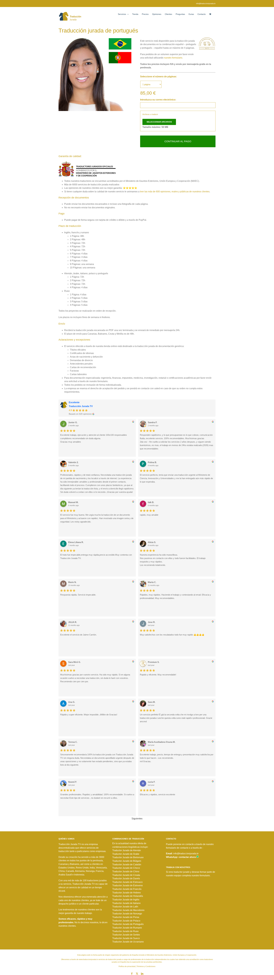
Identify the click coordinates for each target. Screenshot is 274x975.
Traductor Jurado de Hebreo (126, 892)
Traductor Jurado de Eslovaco (127, 882)
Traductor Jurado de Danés (126, 878)
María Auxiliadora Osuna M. (161, 742)
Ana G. (71, 702)
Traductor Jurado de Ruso (125, 931)
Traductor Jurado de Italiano (126, 903)
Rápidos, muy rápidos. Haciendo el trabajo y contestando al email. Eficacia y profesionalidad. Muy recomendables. (175, 596)
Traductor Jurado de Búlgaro (126, 861)
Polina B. (152, 462)
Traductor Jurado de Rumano (127, 927)
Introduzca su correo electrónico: (158, 99)
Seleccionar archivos (159, 122)
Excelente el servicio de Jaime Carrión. (78, 634)
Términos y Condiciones (146, 966)
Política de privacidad (127, 966)
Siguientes (137, 818)
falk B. (151, 502)
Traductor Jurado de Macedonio (128, 910)
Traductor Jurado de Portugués (128, 924)
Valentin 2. (73, 462)
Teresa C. (72, 742)
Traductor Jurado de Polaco (126, 921)
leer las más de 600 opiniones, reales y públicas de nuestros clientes (174, 191)
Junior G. (72, 422)
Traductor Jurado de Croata (126, 875)
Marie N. (72, 582)
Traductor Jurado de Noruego (127, 913)
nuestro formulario (173, 57)
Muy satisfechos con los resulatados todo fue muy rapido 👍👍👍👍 (172, 634)
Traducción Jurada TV (81, 406)
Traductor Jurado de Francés (126, 889)
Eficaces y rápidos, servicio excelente (157, 794)
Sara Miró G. (74, 662)
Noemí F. (72, 782)
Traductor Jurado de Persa (125, 917)
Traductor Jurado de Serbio (126, 934)
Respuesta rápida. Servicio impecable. (78, 595)
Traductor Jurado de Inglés (125, 899)
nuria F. (151, 782)
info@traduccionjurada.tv (205, 4)
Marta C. (152, 582)
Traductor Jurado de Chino (125, 871)
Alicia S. (152, 542)
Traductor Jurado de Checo (126, 868)
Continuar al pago (177, 141)
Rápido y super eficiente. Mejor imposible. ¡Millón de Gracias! (88, 714)
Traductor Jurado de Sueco (126, 938)
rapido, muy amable (149, 515)
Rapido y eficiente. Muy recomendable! (158, 674)
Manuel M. (73, 502)
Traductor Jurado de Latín (125, 906)
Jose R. (151, 622)
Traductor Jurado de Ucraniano (128, 941)
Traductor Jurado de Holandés (127, 896)
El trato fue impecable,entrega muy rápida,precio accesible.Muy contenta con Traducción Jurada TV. (96, 556)
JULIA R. (72, 622)
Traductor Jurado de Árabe (125, 854)
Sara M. (151, 702)
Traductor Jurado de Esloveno (127, 885)
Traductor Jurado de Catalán (126, 864)
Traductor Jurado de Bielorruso (128, 857)
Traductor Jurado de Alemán (126, 850)
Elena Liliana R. (76, 542)
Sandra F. (152, 422)
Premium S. (153, 662)
